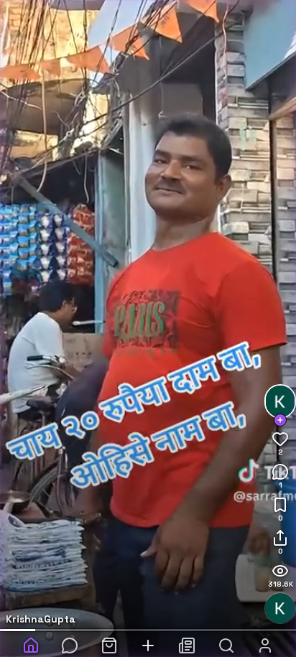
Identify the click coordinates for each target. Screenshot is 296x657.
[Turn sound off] (280, 608)
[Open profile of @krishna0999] (280, 401)
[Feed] (186, 640)
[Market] (109, 640)
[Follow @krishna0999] (280, 420)
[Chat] (69, 640)
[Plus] (148, 640)
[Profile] (265, 640)
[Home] (30, 640)
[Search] (225, 640)
